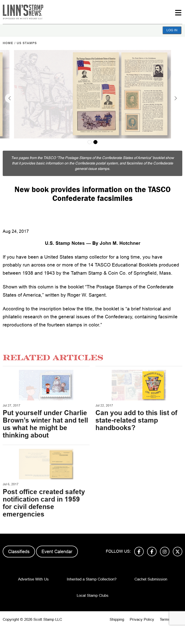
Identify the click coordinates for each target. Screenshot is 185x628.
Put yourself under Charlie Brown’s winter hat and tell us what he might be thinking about (45, 424)
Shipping (117, 619)
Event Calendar (57, 551)
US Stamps (27, 43)
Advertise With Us (33, 579)
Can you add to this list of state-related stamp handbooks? (136, 420)
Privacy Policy (142, 619)
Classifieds (19, 551)
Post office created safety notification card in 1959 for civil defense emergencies (44, 503)
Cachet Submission (150, 579)
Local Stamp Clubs (93, 595)
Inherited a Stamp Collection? (91, 579)
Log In (171, 30)
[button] (9, 98)
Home (8, 43)
